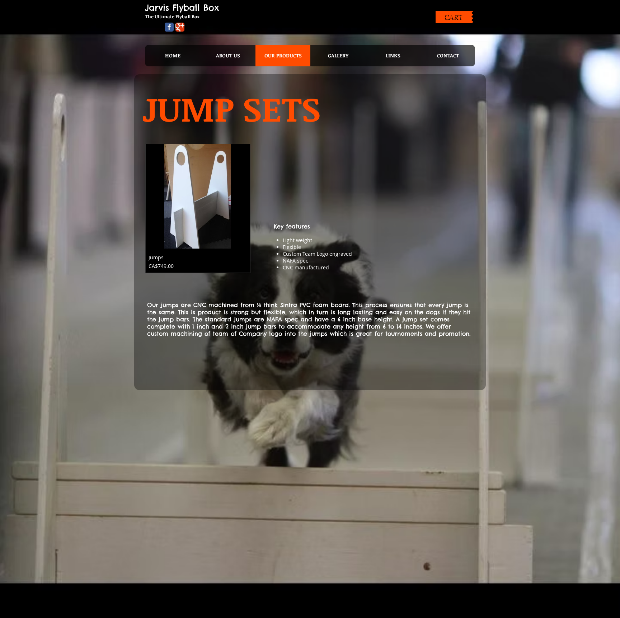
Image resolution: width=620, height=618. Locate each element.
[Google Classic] (179, 27)
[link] (454, 15)
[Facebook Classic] (169, 27)
